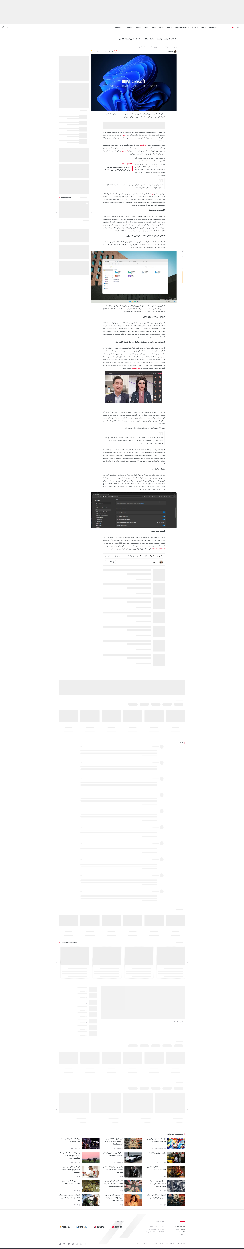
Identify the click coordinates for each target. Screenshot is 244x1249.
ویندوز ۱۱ (123, 135)
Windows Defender (158, 549)
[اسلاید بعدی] (57, 212)
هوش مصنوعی (136, 368)
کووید (152, 194)
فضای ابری (125, 151)
